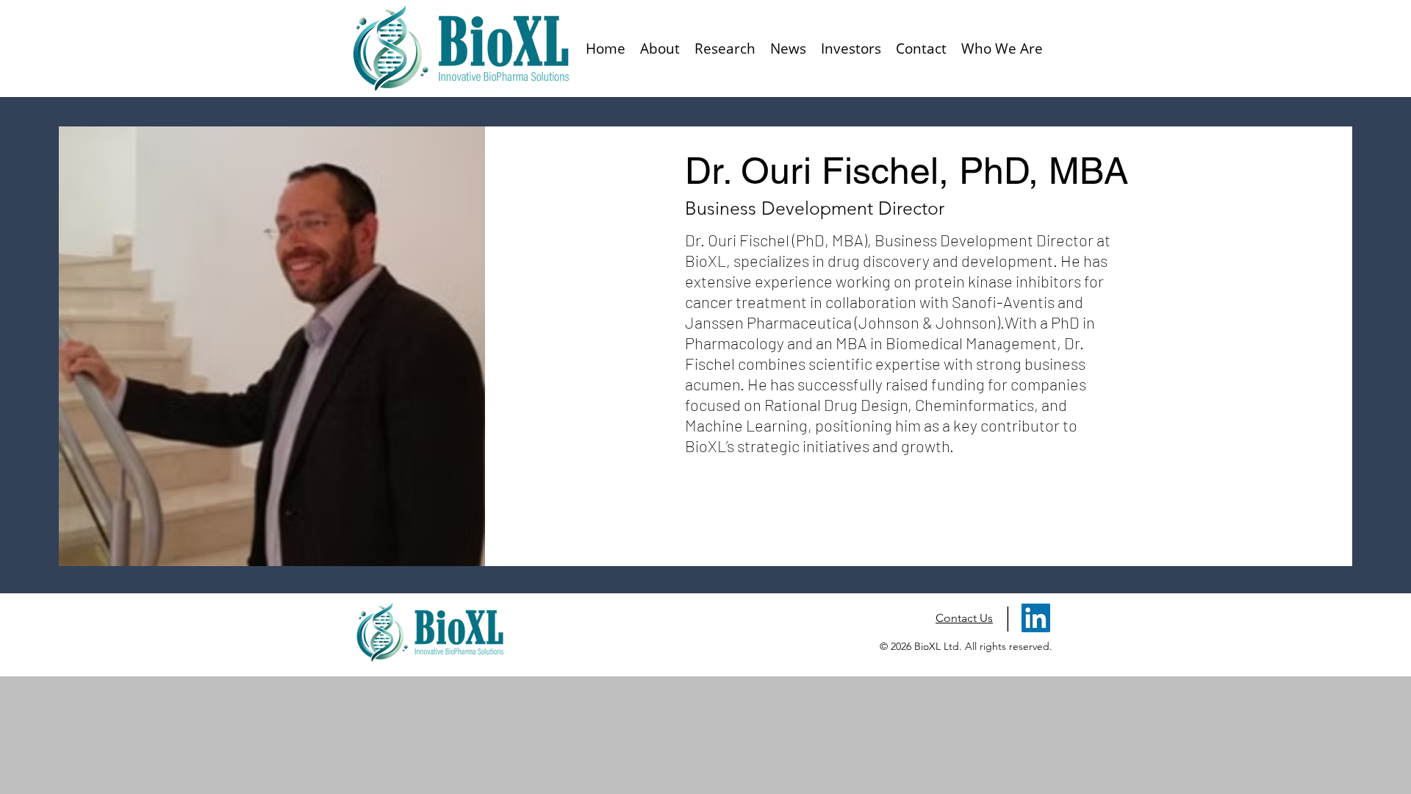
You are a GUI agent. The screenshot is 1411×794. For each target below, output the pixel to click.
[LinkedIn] (1036, 618)
